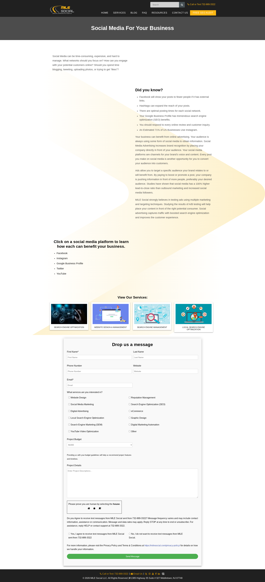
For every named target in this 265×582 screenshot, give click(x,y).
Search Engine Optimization (69, 327)
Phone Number (74, 366)
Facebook (62, 253)
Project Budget (74, 439)
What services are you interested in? (84, 392)
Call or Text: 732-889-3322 (115, 574)
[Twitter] (146, 574)
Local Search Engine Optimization (193, 328)
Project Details (74, 465)
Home (104, 13)
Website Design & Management (110, 327)
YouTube (61, 273)
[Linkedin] (158, 574)
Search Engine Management (152, 327)
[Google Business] (163, 573)
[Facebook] (156, 574)
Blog (134, 13)
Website (137, 366)
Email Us (137, 574)
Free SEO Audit (203, 13)
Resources (159, 13)
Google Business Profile (70, 263)
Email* (70, 379)
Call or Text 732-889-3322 (202, 4)
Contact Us (180, 13)
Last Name (138, 352)
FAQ (144, 13)
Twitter (60, 268)
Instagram (62, 258)
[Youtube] (153, 574)
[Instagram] (149, 574)
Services (119, 13)
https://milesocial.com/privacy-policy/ (162, 545)
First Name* (73, 352)
